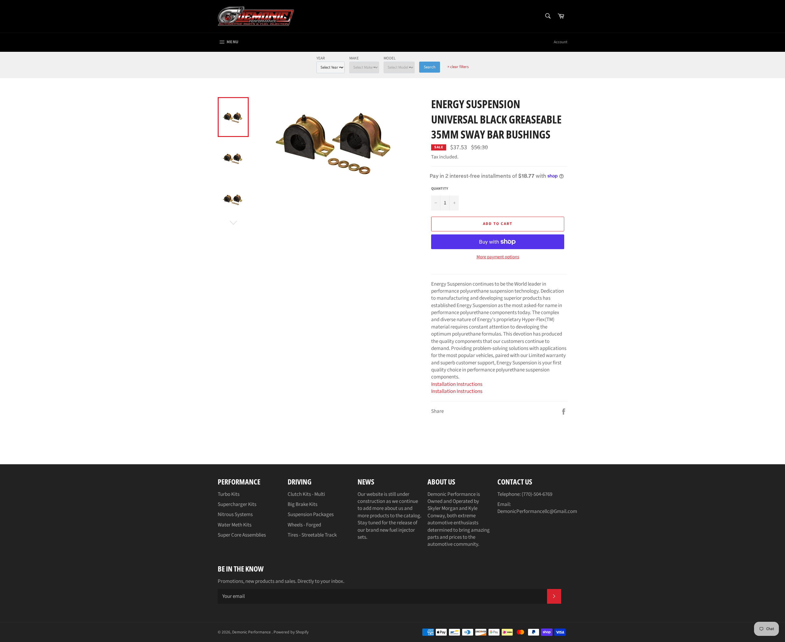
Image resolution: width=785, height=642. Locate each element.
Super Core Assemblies (242, 535)
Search (429, 67)
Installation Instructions (456, 384)
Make (354, 58)
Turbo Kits (228, 494)
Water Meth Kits (234, 525)
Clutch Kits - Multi (306, 494)
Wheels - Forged (304, 525)
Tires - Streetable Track (312, 535)
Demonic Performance (252, 632)
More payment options (498, 257)
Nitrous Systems (235, 514)
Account (560, 42)
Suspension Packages (311, 514)
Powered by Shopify (291, 632)
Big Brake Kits (302, 504)
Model (390, 58)
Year (320, 58)
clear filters (458, 67)
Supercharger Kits (237, 504)
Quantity (439, 188)
